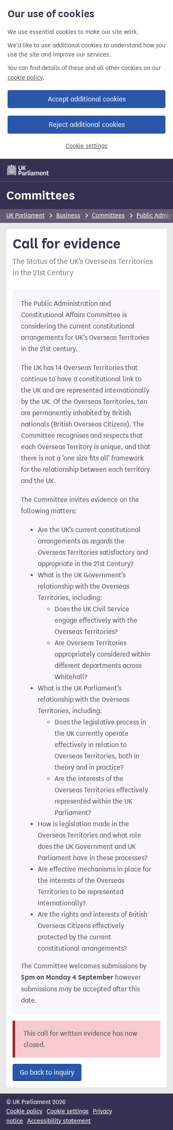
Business (68, 215)
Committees (40, 195)
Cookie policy (24, 1111)
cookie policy (25, 77)
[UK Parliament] (28, 170)
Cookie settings (86, 146)
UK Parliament (25, 215)
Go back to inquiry (47, 1072)
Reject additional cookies (87, 125)
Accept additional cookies (87, 99)
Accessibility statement (59, 1121)
